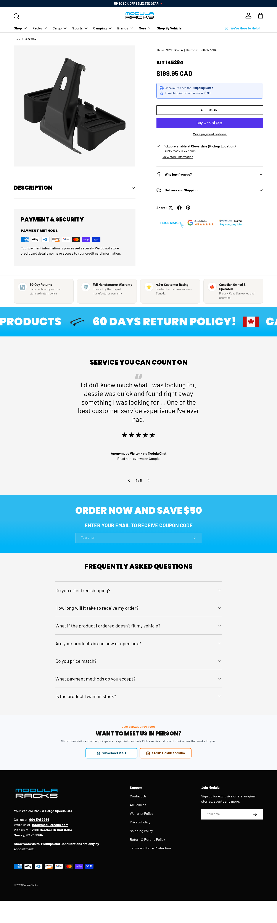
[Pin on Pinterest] (188, 207)
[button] (260, 15)
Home (17, 38)
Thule (160, 50)
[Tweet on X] (170, 207)
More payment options (210, 134)
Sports (77, 28)
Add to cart (210, 110)
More (142, 28)
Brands (122, 28)
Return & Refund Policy (147, 839)
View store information (178, 157)
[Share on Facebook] (179, 207)
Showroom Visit (114, 753)
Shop (18, 28)
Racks (37, 28)
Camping (100, 28)
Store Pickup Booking (168, 753)
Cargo (57, 28)
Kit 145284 (30, 38)
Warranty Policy (141, 813)
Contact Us (138, 796)
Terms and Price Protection (150, 848)
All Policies (138, 805)
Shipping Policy (141, 831)
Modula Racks (30, 884)
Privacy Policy (140, 822)
